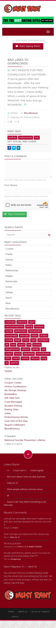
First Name (10, 185)
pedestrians (20, 331)
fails (37, 137)
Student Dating (13, 405)
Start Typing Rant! (29, 46)
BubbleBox (10, 394)
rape (33, 340)
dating (29, 326)
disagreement (12, 349)
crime (26, 340)
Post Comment (16, 214)
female (9, 331)
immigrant (43, 340)
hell (29, 344)
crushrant (10, 322)
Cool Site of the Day (15, 421)
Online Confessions (15, 386)
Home (11, 612)
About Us (22, 612)
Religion (9, 276)
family (18, 353)
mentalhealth (43, 353)
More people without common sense (25, 489)
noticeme (21, 322)
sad (43, 349)
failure (35, 335)
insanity (37, 344)
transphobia (11, 335)
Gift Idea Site (11, 397)
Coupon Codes (13, 382)
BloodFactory (12, 428)
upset (31, 322)
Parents (9, 260)
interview (24, 335)
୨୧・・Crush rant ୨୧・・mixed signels (25, 470)
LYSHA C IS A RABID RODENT (29, 547)
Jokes (7, 413)
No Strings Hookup (15, 390)
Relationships (12, 270)
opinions (26, 349)
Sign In (15, 617)
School (9, 287)
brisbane (39, 326)
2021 (8, 358)
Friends (9, 254)
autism (9, 353)
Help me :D (12, 483)
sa (7, 363)
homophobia (35, 331)
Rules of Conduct (41, 612)
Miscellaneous (31, 113)
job (7, 344)
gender (35, 349)
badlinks (12, 137)
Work (8, 303)
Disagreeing (16, 559)
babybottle (29, 353)
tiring (44, 358)
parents (14, 363)
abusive (35, 358)
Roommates (11, 281)
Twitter (8, 371)
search (21, 344)
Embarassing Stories (16, 417)
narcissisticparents (15, 326)
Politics (9, 265)
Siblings (9, 292)
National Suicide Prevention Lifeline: (25, 440)
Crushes (9, 249)
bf (8, 495)
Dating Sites (11, 409)
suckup (9, 340)
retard (16, 358)
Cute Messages (13, 401)
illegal (17, 340)
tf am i (15, 528)
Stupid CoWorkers (14, 424)
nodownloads (25, 137)
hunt (13, 344)
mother (25, 358)
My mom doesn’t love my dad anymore (26, 477)
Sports (9, 298)
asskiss (43, 335)
